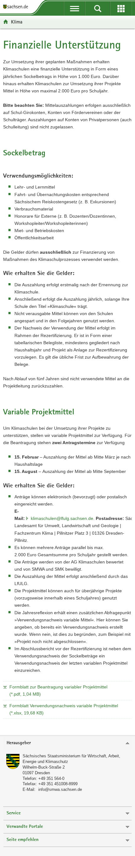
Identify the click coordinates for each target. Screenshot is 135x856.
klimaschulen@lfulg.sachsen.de (62, 518)
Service (14, 813)
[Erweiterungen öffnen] (121, 8)
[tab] (67, 743)
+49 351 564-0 (51, 778)
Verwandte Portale (25, 826)
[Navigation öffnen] (74, 8)
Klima (16, 22)
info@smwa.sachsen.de (60, 789)
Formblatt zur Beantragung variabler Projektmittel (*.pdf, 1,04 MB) (58, 690)
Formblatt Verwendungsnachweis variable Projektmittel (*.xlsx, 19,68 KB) (63, 709)
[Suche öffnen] (98, 8)
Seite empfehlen (23, 840)
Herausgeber (19, 743)
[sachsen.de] (17, 7)
